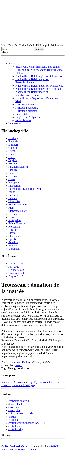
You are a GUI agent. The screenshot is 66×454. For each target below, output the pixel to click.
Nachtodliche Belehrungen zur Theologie (38, 88)
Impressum (14, 123)
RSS (33, 449)
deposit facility (16, 404)
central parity (15, 429)
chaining (13, 419)
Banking (13, 138)
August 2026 (15, 263)
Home (11, 63)
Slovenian (14, 236)
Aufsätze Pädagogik (26, 107)
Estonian (13, 163)
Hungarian (14, 182)
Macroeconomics (17, 204)
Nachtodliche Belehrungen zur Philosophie (39, 85)
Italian (11, 191)
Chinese (12, 147)
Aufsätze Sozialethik (26, 110)
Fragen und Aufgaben (27, 117)
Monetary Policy (17, 210)
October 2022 (16, 269)
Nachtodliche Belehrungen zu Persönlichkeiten (32, 81)
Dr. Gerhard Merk (16, 446)
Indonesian (14, 185)
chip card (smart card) (20, 413)
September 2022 (17, 272)
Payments (13, 213)
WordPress (20, 449)
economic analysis (18, 400)
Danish (12, 154)
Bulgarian (13, 141)
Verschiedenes (23, 120)
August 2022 (15, 276)
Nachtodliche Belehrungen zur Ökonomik (38, 76)
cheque (12, 416)
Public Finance (16, 223)
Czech (11, 150)
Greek (11, 179)
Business (13, 144)
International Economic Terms (25, 188)
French (12, 172)
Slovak (12, 232)
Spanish (12, 239)
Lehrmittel (21, 113)
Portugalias (14, 220)
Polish (11, 217)
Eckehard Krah (19, 362)
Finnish (12, 169)
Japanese (13, 195)
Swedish (13, 242)
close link (13, 407)
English (12, 160)
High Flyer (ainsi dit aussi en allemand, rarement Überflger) (30, 384)
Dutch (11, 157)
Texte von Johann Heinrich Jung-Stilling (37, 66)
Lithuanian (14, 201)
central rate (14, 426)
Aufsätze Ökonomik (26, 104)
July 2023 (13, 266)
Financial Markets (18, 166)
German (12, 176)
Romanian (14, 226)
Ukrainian (14, 248)
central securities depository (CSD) (27, 422)
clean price (14, 410)
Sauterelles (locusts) (12, 382)
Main (11, 207)
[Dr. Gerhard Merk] (33, 42)
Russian (12, 229)
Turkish (12, 245)
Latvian (12, 198)
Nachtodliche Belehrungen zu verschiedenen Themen (32, 93)
